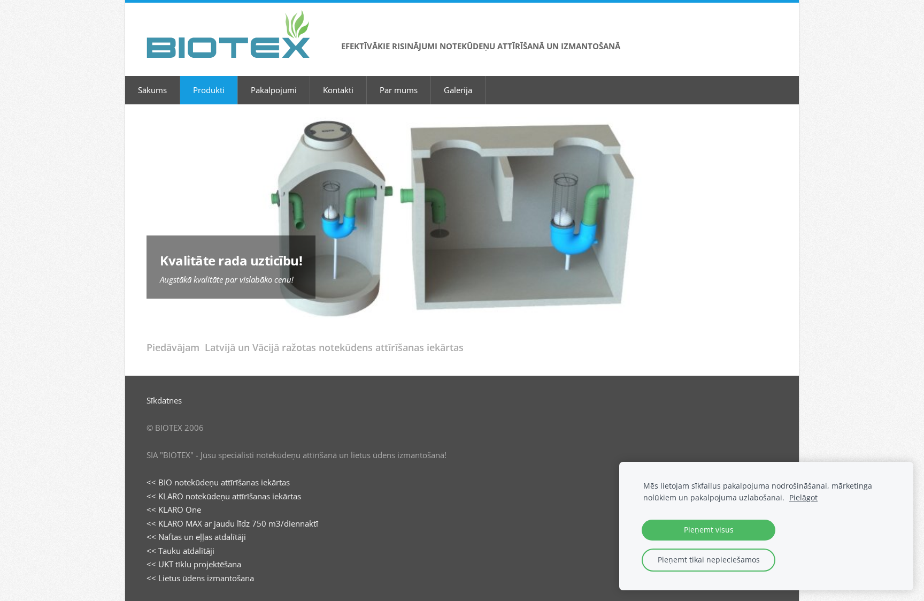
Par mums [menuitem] (399, 90)
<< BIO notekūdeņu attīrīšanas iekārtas (218, 482)
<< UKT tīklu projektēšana (194, 564)
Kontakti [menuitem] (338, 90)
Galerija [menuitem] (458, 90)
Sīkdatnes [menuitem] (164, 400)
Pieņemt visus (709, 530)
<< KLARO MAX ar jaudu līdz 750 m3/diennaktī (232, 523)
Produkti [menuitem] (209, 90)
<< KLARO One (174, 509)
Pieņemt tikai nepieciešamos (709, 560)
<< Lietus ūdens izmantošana (200, 578)
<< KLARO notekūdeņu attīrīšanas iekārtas (224, 496)
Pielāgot (803, 498)
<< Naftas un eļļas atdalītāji (196, 536)
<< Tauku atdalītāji (180, 550)
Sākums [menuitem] (152, 90)
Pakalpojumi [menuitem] (274, 90)
